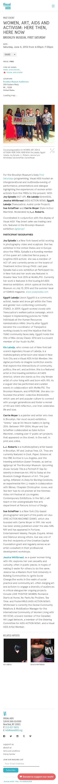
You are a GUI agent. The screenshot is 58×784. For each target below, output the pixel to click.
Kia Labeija (9, 347)
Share (7, 54)
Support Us (8, 744)
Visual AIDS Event (15, 72)
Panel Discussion (11, 70)
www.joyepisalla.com (36, 291)
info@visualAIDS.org (13, 730)
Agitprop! (20, 228)
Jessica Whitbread (13, 557)
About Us (7, 747)
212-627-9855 (12, 727)
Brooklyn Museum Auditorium (16, 82)
